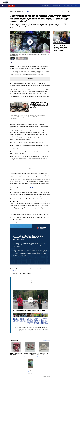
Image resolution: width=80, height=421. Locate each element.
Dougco (60, 5)
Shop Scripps (66, 2)
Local (44, 2)
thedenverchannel (4, 5)
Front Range (19, 11)
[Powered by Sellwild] (48, 376)
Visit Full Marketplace (46, 340)
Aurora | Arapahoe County (47, 5)
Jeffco (64, 5)
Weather (54, 2)
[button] (16, 317)
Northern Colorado (70, 5)
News (11, 11)
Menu (38, 2)
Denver (27, 11)
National (49, 2)
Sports (60, 2)
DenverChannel (6, 5)
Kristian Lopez (14, 62)
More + (76, 5)
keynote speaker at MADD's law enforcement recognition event (35, 187)
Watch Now (74, 2)
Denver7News (3, 5)
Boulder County (55, 5)
